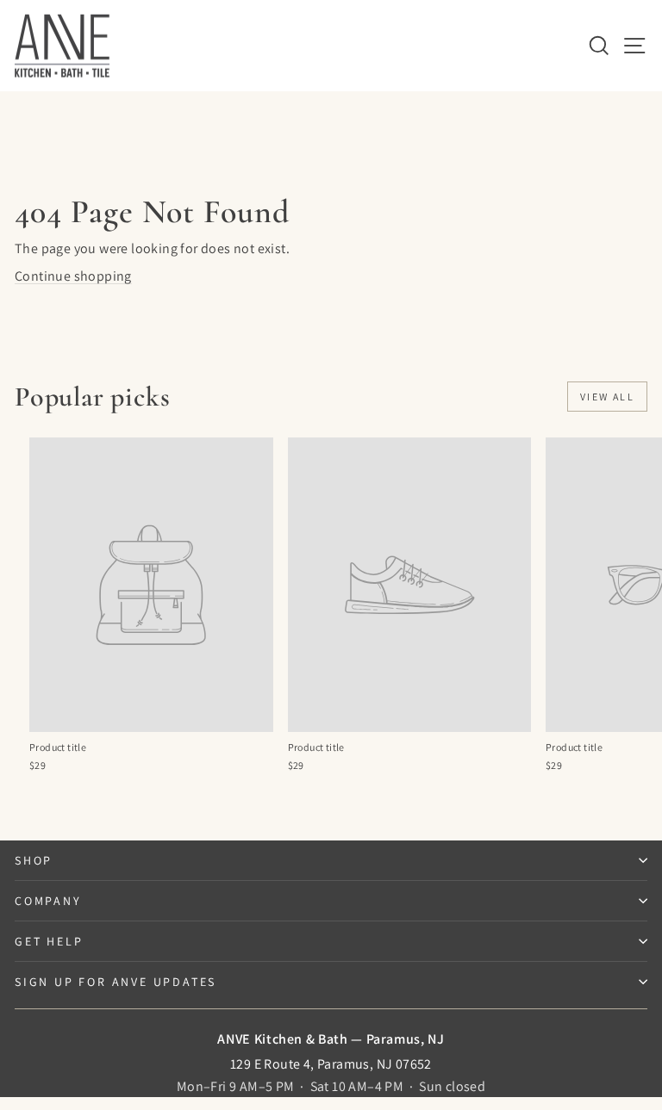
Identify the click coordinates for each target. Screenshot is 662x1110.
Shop (34, 860)
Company (48, 900)
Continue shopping (73, 276)
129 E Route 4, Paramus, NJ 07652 (331, 1064)
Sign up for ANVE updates (115, 981)
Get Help (49, 941)
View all (607, 396)
